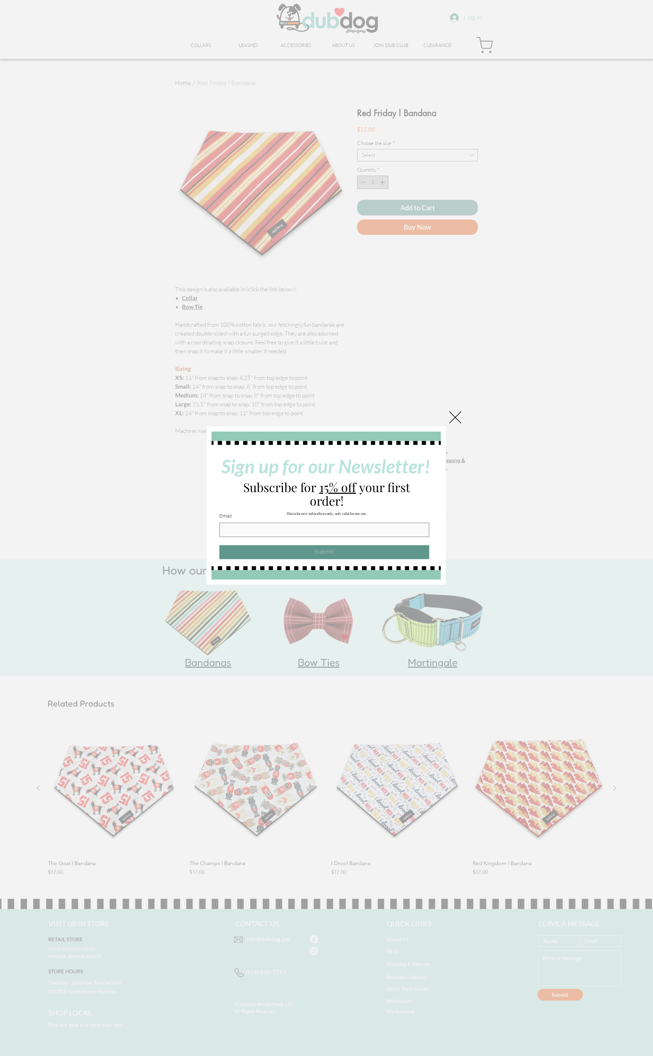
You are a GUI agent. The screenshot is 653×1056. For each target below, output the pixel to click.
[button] (455, 417)
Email (225, 516)
